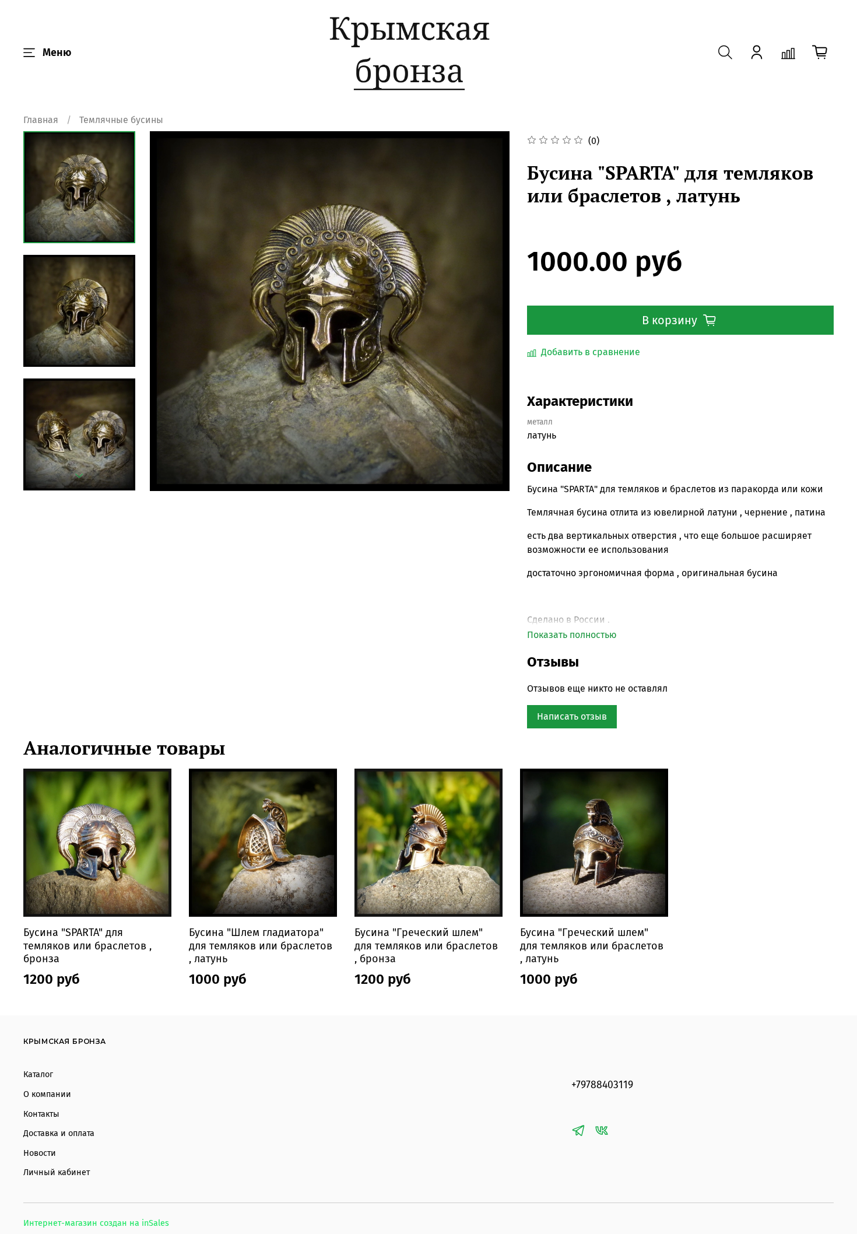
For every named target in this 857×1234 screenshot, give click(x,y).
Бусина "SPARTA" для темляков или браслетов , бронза (87, 945)
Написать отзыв (572, 716)
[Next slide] (79, 476)
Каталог (38, 1074)
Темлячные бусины (121, 119)
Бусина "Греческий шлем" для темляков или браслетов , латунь (591, 945)
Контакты (41, 1114)
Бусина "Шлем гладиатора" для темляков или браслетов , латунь (260, 945)
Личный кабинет (56, 1172)
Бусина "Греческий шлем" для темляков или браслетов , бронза (426, 945)
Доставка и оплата (58, 1133)
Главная (40, 119)
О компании (47, 1094)
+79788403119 (602, 1085)
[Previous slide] (173, 311)
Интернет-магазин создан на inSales (96, 1223)
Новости (39, 1153)
